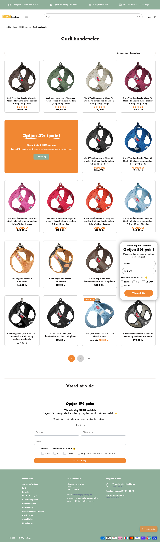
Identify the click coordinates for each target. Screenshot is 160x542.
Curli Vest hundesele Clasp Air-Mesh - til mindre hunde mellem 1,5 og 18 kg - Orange (99, 221)
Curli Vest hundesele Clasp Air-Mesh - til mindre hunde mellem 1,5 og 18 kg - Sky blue (138, 221)
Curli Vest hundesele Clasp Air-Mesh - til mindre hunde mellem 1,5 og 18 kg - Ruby (138, 100)
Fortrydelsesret (29, 504)
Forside (7, 27)
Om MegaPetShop (30, 484)
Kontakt (25, 492)
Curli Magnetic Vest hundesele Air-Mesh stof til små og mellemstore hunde (22, 336)
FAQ (24, 488)
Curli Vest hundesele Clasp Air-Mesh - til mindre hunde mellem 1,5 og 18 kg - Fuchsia (22, 221)
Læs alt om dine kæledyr (33, 511)
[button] (22, 107)
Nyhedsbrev (27, 523)
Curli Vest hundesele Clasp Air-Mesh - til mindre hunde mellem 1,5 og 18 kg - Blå (138, 161)
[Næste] (89, 358)
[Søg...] (138, 17)
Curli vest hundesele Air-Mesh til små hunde (99, 335)
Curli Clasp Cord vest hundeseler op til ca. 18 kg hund (99, 280)
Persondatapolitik (30, 500)
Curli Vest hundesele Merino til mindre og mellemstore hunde (138, 335)
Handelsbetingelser (30, 496)
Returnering (27, 507)
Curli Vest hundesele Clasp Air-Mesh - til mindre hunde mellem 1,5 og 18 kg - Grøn (61, 100)
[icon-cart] (155, 16)
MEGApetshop (24, 538)
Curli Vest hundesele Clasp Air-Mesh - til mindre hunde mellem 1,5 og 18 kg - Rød (61, 221)
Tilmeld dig (80, 460)
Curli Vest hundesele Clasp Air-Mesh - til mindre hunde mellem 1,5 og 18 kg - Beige (99, 100)
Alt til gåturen (25, 27)
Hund (15, 27)
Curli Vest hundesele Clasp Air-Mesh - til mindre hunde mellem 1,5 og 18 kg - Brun (22, 100)
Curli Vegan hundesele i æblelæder (21, 280)
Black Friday (27, 515)
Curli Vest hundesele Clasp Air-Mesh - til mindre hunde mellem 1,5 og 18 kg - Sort (99, 161)
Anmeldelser (27, 519)
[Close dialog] (155, 244)
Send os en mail (112, 497)
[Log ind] (149, 16)
